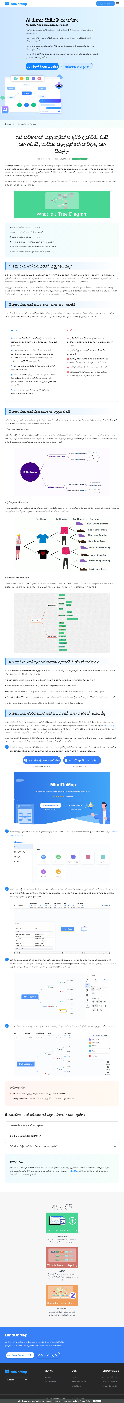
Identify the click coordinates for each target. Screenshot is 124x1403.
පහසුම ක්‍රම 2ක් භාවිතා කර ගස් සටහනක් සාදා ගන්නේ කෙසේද (62, 1313)
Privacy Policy (85, 1401)
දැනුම (23, 124)
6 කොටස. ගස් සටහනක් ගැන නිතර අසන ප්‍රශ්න (30, 251)
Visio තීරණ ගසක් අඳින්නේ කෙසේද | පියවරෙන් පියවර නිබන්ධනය (62, 1241)
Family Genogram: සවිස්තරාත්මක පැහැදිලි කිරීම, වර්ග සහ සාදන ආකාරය (43, 1098)
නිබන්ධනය (76, 1386)
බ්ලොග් (16, 124)
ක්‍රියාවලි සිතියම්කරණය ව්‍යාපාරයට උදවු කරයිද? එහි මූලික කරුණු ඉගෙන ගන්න (62, 1277)
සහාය (74, 1377)
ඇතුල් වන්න (105, 3)
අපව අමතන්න (50, 1381)
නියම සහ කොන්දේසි (110, 1381)
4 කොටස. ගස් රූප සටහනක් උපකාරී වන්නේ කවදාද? (32, 241)
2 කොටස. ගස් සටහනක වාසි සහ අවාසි (26, 232)
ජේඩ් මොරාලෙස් (43, 159)
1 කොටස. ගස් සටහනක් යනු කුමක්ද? (25, 227)
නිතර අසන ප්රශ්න (79, 1381)
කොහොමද (62, 1235)
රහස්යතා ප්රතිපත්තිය (110, 1377)
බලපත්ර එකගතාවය (109, 1386)
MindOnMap (109, 725)
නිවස (9, 124)
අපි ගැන (48, 1377)
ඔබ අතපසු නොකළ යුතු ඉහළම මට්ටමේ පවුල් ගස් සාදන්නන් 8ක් (39, 1093)
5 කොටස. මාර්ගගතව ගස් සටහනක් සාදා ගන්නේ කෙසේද (34, 246)
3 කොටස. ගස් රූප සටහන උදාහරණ (25, 237)
